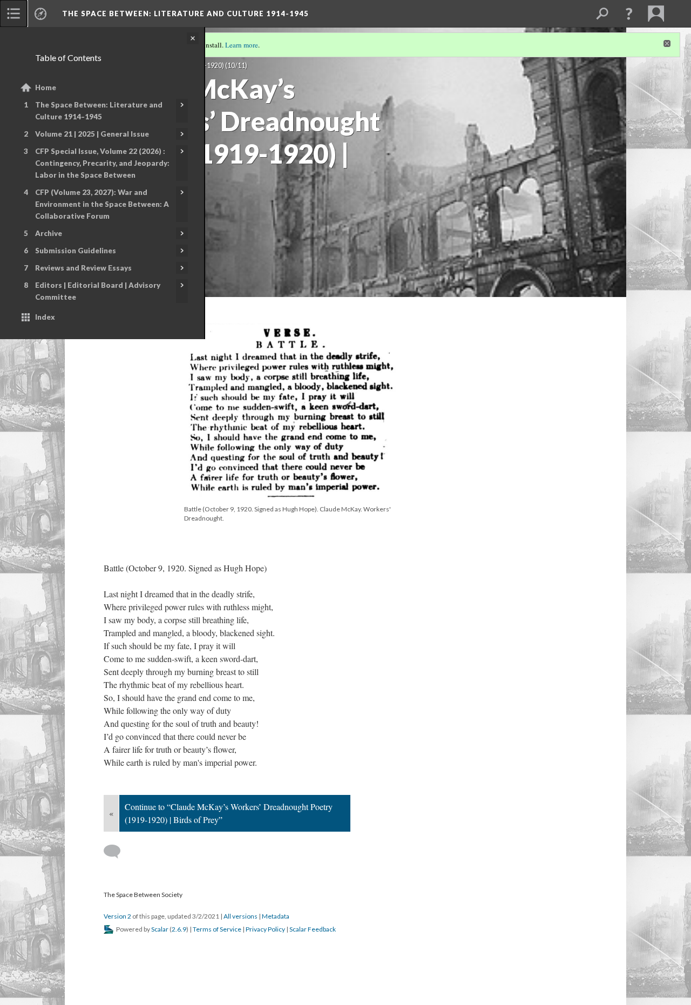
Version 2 (117, 916)
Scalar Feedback (312, 929)
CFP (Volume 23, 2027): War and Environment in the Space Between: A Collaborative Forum (102, 204)
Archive (48, 233)
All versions (240, 916)
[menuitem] (13, 13)
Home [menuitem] (45, 87)
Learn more (241, 45)
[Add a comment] (117, 852)
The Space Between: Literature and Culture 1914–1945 (98, 110)
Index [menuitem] (45, 317)
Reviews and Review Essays (83, 268)
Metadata (275, 916)
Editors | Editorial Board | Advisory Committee (97, 291)
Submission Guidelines (75, 250)
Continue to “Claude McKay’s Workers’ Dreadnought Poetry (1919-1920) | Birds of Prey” (229, 813)
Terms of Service (217, 929)
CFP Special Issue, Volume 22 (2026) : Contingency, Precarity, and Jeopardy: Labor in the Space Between (102, 163)
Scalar (159, 929)
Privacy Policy (265, 929)
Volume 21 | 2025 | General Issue (92, 134)
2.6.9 (179, 929)
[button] (628, 13)
